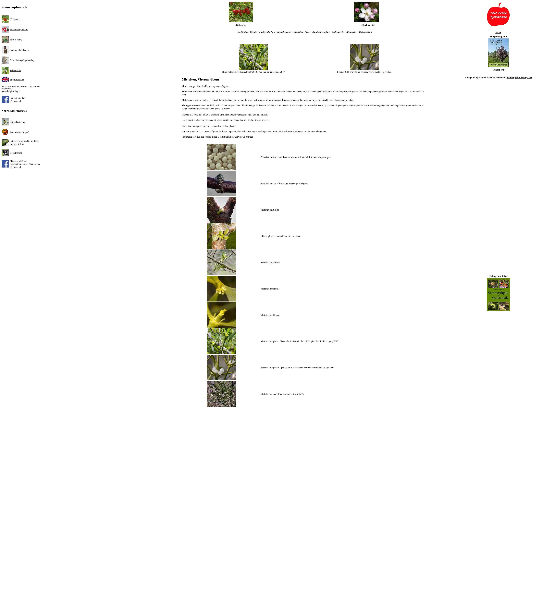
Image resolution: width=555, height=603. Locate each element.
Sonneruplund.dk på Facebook (18, 99)
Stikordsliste (15, 70)
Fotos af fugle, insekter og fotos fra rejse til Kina (24, 142)
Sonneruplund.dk (14, 7)
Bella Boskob (16, 152)
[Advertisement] (305, 444)
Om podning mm (498, 36)
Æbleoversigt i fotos (19, 29)
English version (17, 79)
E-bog (498, 32)
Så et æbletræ (16, 39)
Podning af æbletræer (19, 49)
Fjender (253, 32)
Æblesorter (15, 19)
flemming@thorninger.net (519, 77)
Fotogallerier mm (17, 121)
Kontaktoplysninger (11, 91)
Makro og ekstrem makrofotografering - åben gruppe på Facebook (25, 163)
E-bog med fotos (498, 276)
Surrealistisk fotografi (19, 132)
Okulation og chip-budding (22, 60)
